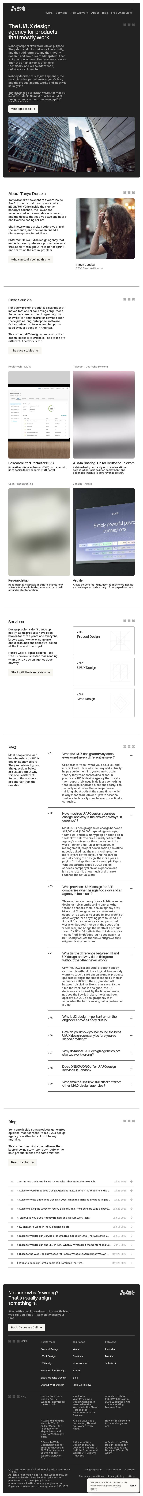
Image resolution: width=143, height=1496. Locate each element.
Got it (133, 1485)
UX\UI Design (48, 1356)
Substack (110, 1363)
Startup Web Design (52, 1384)
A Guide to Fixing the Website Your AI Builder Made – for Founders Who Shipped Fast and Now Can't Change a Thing (53, 1428)
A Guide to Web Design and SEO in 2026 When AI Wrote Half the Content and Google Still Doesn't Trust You (85, 1449)
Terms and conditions (91, 1476)
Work (49, 12)
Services (61, 12)
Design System (92, 1469)
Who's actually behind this (28, 259)
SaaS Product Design (53, 1370)
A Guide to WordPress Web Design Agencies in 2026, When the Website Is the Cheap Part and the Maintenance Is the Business (85, 1406)
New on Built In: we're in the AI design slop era (117, 1423)
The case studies (22, 350)
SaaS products (18, 203)
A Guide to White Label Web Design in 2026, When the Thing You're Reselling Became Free (117, 1402)
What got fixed (21, 108)
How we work (79, 12)
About (95, 12)
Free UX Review (121, 12)
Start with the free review (28, 672)
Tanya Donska (17, 92)
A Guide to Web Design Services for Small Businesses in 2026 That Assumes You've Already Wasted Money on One (52, 1450)
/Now (131, 1476)
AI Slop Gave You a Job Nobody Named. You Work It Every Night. (84, 1424)
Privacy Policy (116, 1476)
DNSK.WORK (79, 931)
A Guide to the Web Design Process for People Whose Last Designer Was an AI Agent (116, 1448)
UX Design (46, 1363)
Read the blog (20, 1162)
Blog (105, 12)
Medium (109, 1356)
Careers (130, 1469)
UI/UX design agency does (35, 659)
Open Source (113, 1469)
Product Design (49, 1349)
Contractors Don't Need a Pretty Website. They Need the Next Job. (53, 1400)
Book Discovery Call (24, 1327)
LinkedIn (110, 1349)
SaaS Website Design (53, 1377)
